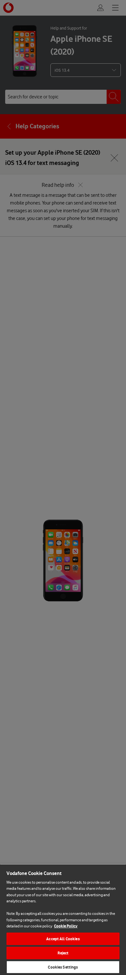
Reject (63, 953)
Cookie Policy (66, 926)
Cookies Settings (63, 967)
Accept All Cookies (62, 938)
